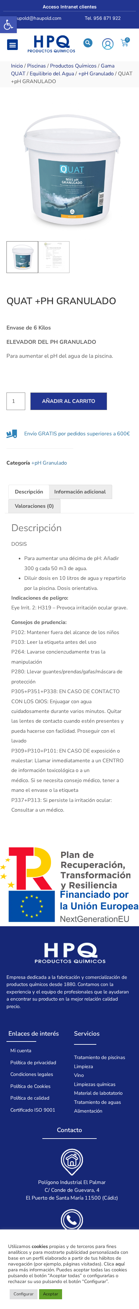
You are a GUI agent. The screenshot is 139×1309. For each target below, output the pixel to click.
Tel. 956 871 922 (103, 18)
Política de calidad (29, 1098)
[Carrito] (124, 42)
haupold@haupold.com (36, 18)
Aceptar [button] (50, 1294)
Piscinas (36, 65)
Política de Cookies (30, 1086)
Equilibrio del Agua (52, 73)
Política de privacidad (33, 1062)
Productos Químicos (73, 65)
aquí (119, 1264)
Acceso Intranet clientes (70, 6)
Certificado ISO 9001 (32, 1110)
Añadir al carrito (68, 401)
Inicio (17, 65)
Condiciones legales (31, 1074)
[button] (8, 24)
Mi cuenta (20, 1050)
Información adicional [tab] (80, 491)
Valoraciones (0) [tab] (34, 506)
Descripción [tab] (29, 491)
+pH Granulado (96, 73)
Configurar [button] (24, 1294)
